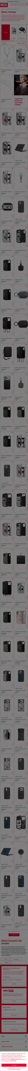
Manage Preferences (16, 1059)
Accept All (14, 1065)
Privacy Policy (5, 1060)
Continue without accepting (14, 1069)
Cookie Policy (13, 1060)
